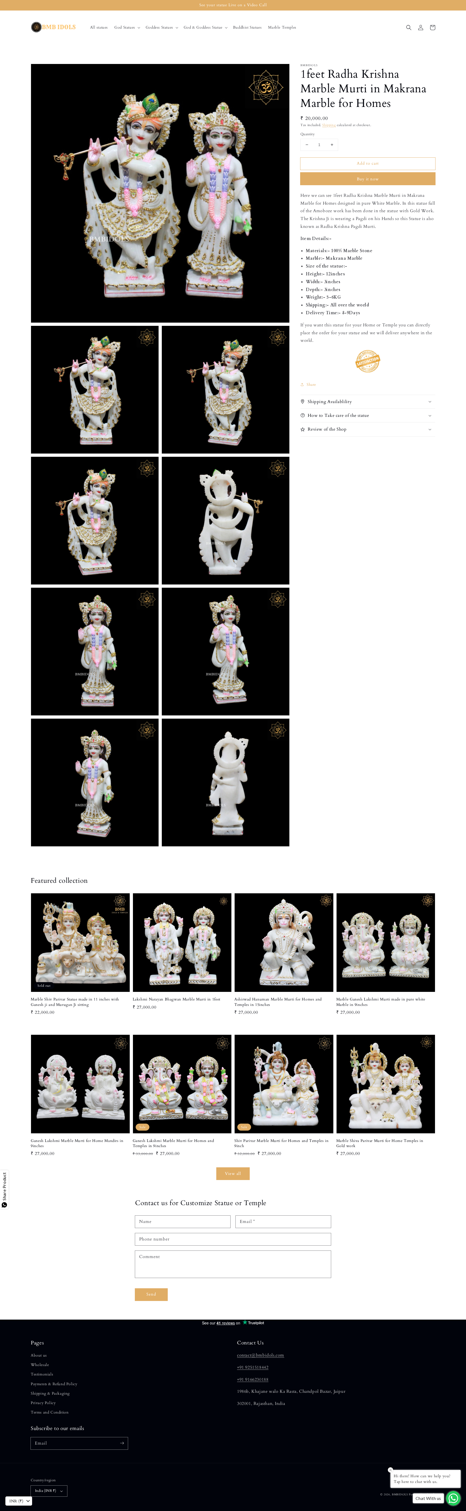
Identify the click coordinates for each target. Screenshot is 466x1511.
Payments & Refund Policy (54, 1384)
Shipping (329, 125)
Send (151, 1294)
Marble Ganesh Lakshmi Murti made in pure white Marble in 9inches (380, 1002)
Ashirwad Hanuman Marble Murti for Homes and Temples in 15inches (278, 1002)
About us (39, 1355)
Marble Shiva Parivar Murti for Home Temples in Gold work (379, 1143)
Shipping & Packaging (50, 1393)
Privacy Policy (43, 1402)
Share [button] (311, 384)
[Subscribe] (122, 1443)
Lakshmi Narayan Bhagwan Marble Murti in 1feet (176, 999)
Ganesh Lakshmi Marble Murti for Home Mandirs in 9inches (77, 1143)
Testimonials (42, 1374)
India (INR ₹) (45, 1490)
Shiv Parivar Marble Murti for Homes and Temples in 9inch (281, 1143)
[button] (126, 27)
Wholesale (40, 1364)
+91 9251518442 (252, 1367)
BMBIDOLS (400, 1494)
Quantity (307, 134)
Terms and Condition (49, 1412)
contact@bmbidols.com (260, 1355)
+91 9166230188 (252, 1379)
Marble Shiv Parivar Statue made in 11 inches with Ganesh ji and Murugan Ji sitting (75, 1002)
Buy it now (368, 178)
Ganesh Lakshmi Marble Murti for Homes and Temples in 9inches (173, 1143)
